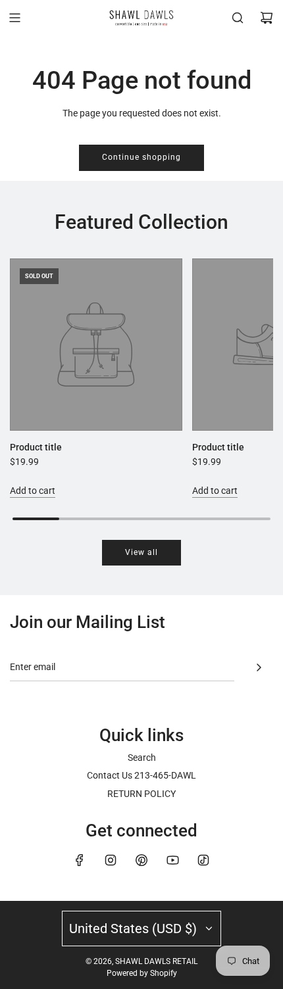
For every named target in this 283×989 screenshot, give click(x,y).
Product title (36, 447)
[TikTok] (203, 860)
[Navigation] (14, 17)
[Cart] (266, 17)
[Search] (237, 17)
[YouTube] (172, 860)
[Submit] (258, 667)
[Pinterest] (141, 860)
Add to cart (32, 490)
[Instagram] (110, 860)
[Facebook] (79, 860)
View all (141, 552)
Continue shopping (141, 157)
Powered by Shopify (142, 973)
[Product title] (96, 344)
